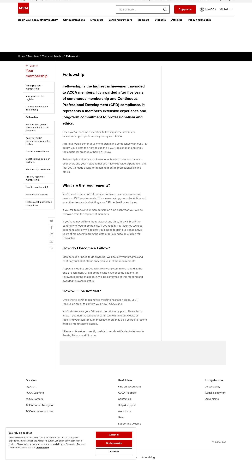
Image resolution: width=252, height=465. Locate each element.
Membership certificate (38, 169)
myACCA (31, 386)
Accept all (114, 434)
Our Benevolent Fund (37, 151)
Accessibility (212, 386)
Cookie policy (42, 447)
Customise (114, 451)
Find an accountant (129, 386)
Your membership (52, 56)
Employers (96, 20)
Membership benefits (37, 194)
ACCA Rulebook (127, 393)
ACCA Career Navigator (40, 405)
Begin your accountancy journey (38, 20)
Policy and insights (199, 20)
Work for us (124, 411)
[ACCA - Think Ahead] (219, 442)
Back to (36, 71)
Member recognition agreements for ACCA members (37, 127)
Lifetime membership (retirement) (37, 108)
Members (143, 20)
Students (160, 20)
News (121, 417)
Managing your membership (33, 87)
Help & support (127, 405)
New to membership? (37, 187)
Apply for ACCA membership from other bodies (38, 141)
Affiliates (176, 20)
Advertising (212, 399)
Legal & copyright (215, 393)
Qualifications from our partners (38, 160)
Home (21, 56)
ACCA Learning (35, 393)
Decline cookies (114, 443)
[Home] (23, 12)
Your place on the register (35, 98)
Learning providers (120, 20)
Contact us (124, 399)
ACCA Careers (34, 399)
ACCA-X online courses (39, 411)
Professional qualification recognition (39, 204)
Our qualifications (74, 20)
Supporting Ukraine (129, 423)
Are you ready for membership (35, 178)
